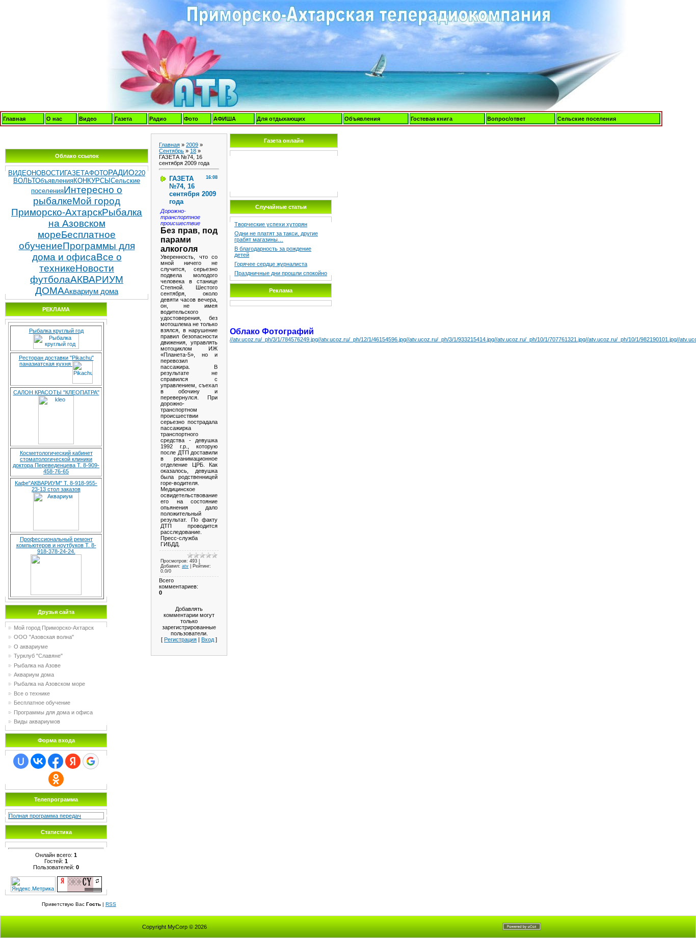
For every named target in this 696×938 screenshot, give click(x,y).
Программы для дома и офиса (83, 251)
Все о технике (32, 693)
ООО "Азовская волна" (44, 637)
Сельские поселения (586, 119)
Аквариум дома (91, 291)
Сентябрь (171, 151)
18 (193, 151)
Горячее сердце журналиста (270, 264)
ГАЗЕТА (76, 173)
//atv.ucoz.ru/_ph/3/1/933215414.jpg (450, 339)
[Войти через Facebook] (55, 761)
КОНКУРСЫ (92, 180)
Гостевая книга (431, 119)
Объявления (362, 119)
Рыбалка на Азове (37, 665)
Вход (207, 639)
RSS (110, 904)
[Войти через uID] (21, 761)
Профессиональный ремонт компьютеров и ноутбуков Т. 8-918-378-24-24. (56, 545)
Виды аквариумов (37, 721)
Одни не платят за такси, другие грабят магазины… (276, 236)
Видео (88, 119)
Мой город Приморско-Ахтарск (65, 207)
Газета (123, 119)
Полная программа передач (45, 816)
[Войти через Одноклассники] (56, 779)
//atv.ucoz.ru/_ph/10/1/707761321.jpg (539, 339)
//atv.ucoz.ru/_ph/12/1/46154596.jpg (362, 339)
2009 (192, 145)
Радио (158, 119)
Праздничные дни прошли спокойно (280, 273)
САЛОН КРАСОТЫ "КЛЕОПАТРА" (56, 392)
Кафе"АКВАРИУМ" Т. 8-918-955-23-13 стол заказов (56, 486)
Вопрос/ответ (506, 119)
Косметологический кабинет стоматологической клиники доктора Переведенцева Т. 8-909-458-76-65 (56, 462)
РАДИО (121, 173)
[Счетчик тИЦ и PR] (79, 879)
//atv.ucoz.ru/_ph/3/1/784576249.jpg (274, 339)
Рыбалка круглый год (56, 331)
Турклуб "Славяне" (38, 656)
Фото (191, 119)
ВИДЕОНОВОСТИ (36, 173)
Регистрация (180, 639)
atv (185, 566)
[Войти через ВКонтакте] (38, 761)
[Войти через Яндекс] (73, 761)
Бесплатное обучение (42, 703)
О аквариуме (31, 647)
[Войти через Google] (91, 761)
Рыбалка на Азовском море (90, 223)
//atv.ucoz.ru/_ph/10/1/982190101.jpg (631, 339)
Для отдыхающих (281, 119)
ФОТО (98, 173)
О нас (54, 119)
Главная (14, 119)
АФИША (224, 119)
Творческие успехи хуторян (270, 224)
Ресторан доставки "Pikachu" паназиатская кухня (56, 361)
